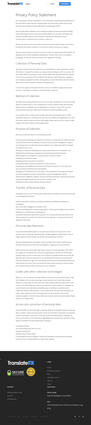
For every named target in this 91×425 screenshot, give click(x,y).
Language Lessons (53, 377)
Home (49, 367)
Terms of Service (34, 416)
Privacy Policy (25, 416)
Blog (48, 374)
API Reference (11, 399)
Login (49, 384)
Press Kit (10, 396)
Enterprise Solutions (53, 371)
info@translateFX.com (14, 392)
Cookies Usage (43, 416)
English (28, 4)
